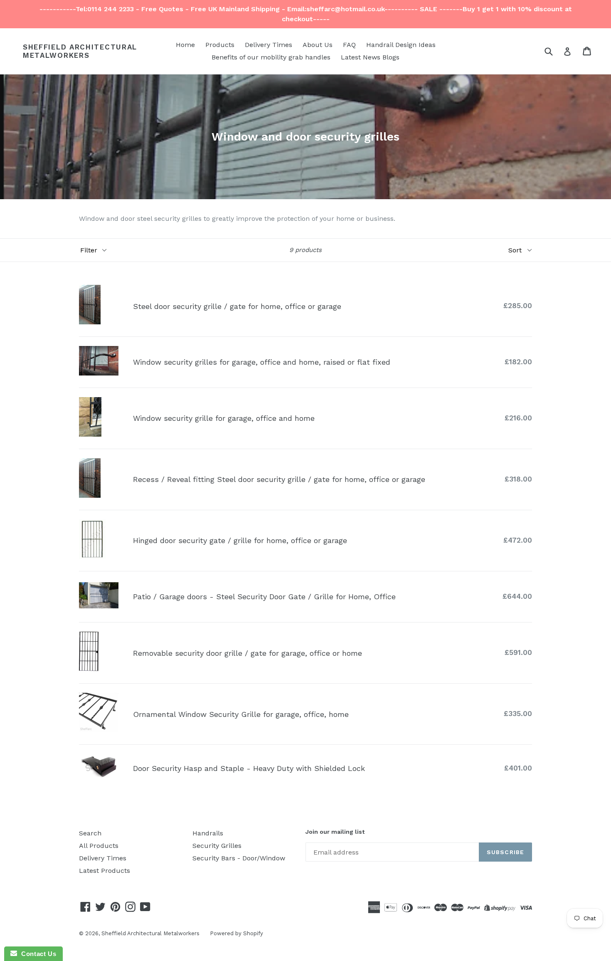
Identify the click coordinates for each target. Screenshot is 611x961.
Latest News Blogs (370, 57)
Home (185, 45)
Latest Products (104, 871)
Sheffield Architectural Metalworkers (80, 51)
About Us (318, 45)
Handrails (207, 833)
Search (90, 833)
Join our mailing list (335, 831)
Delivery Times (268, 45)
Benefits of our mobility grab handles (271, 57)
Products (219, 45)
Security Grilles (216, 846)
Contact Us (36, 953)
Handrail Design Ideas (401, 45)
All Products (98, 846)
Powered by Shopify (236, 933)
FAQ (349, 45)
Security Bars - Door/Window (238, 858)
